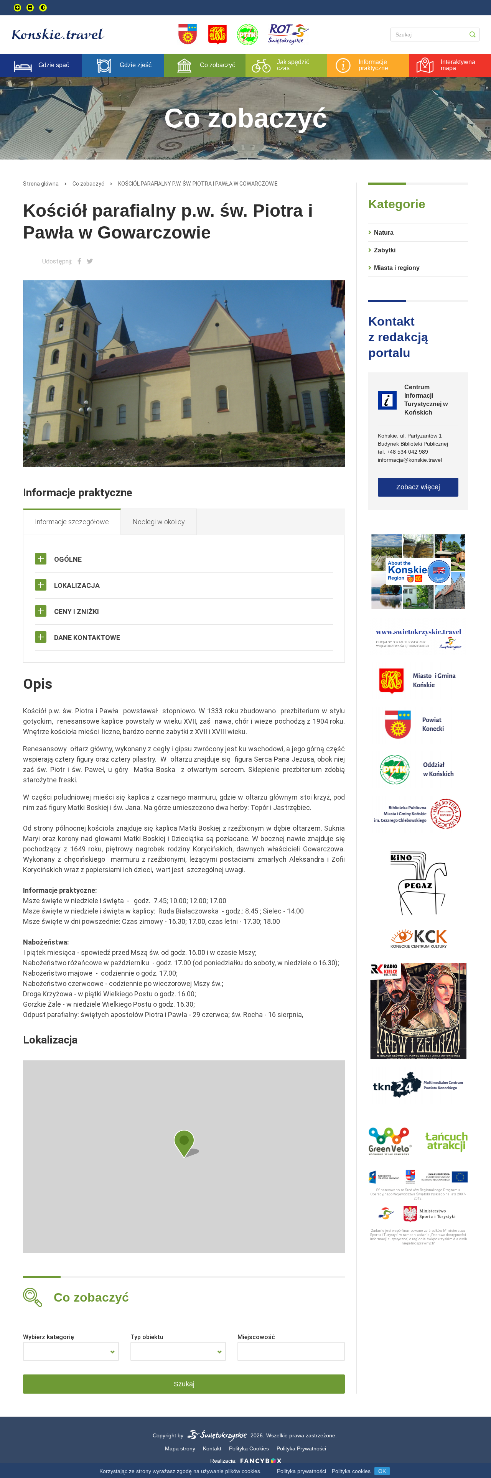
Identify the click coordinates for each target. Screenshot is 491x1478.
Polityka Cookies (249, 1448)
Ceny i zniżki (76, 611)
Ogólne (68, 559)
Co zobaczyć (88, 184)
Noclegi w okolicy (159, 522)
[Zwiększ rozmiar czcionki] (17, 8)
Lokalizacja (77, 585)
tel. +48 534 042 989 (403, 452)
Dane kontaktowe (87, 638)
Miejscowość (256, 1337)
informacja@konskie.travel (410, 460)
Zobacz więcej (418, 487)
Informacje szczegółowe (72, 522)
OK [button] (382, 1471)
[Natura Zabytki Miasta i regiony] (71, 1351)
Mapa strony (180, 1448)
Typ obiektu (146, 1337)
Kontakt (212, 1448)
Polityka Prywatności (301, 1448)
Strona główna (41, 184)
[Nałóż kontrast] (43, 8)
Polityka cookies (351, 1471)
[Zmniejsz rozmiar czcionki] (30, 8)
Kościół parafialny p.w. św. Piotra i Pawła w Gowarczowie (198, 184)
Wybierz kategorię (48, 1337)
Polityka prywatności (301, 1471)
